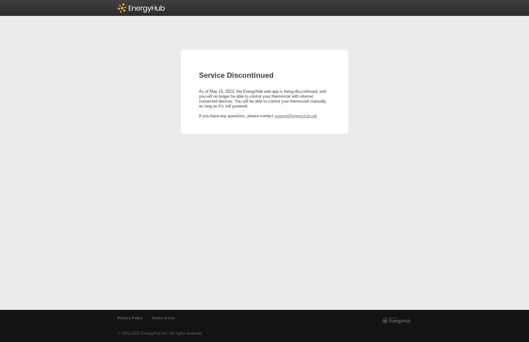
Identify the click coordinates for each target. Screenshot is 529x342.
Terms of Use (163, 318)
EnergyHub (145, 8)
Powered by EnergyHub (396, 321)
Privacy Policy (130, 318)
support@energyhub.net (296, 116)
